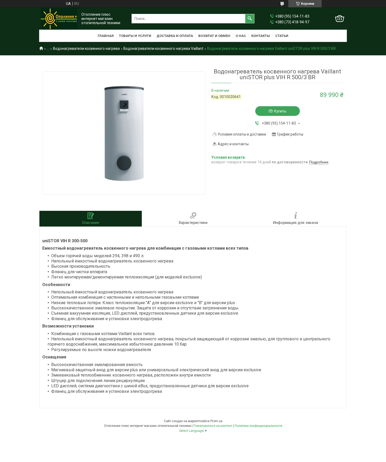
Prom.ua (216, 421)
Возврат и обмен (214, 36)
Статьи (281, 36)
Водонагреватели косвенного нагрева (86, 48)
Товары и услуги (135, 36)
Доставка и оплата (175, 36)
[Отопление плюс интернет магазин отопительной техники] (59, 18)
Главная (106, 36)
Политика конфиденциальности (258, 426)
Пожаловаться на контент (212, 426)
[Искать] (249, 18)
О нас (241, 36)
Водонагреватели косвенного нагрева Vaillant (163, 48)
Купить (280, 111)
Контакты (260, 36)
